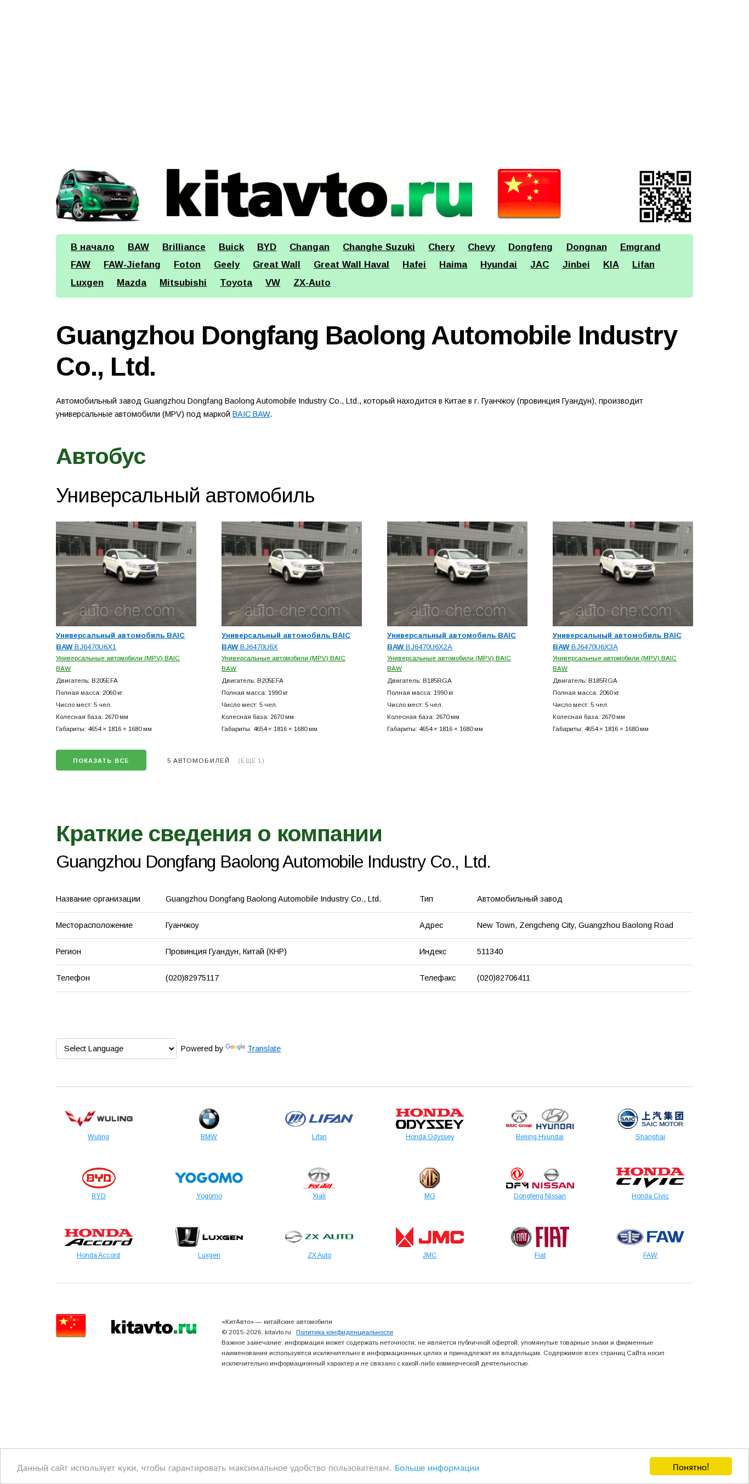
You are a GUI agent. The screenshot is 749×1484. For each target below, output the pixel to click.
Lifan (643, 264)
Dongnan (586, 247)
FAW (80, 264)
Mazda (131, 282)
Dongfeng (530, 247)
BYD (266, 247)
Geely (227, 264)
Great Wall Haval (351, 264)
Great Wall (276, 264)
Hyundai (498, 264)
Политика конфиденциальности (344, 1331)
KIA (611, 264)
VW (272, 282)
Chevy (481, 247)
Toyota (236, 282)
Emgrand (640, 247)
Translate (264, 1048)
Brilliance (184, 247)
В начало (93, 247)
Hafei (414, 264)
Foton (187, 264)
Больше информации (437, 1467)
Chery (441, 247)
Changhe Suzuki (379, 247)
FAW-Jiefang (132, 264)
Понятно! (691, 1466)
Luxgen (87, 282)
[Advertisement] (374, 80)
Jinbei (576, 264)
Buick (231, 247)
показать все (101, 760)
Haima (453, 264)
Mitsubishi (183, 282)
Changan (310, 247)
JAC (539, 264)
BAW (138, 247)
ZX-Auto (312, 282)
